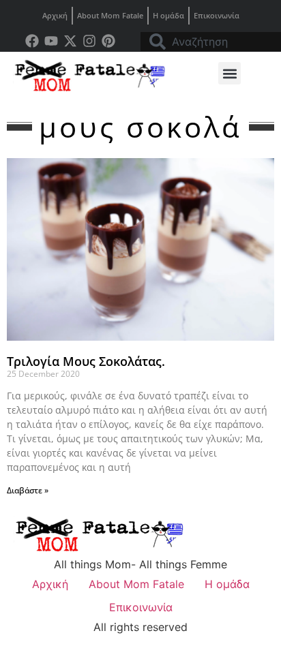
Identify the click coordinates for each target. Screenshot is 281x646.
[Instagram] (89, 40)
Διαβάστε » (27, 490)
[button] (229, 73)
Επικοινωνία (216, 15)
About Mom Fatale (110, 15)
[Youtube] (51, 40)
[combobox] (210, 41)
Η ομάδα (168, 15)
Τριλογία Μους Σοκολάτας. (86, 361)
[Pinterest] (108, 40)
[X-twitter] (70, 40)
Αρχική (55, 15)
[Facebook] (32, 40)
